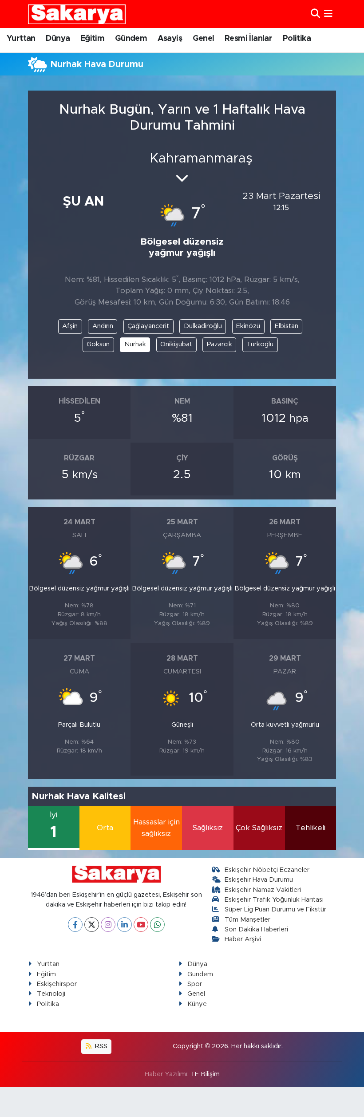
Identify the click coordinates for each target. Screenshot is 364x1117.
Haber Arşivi (243, 939)
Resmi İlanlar (248, 39)
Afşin (70, 326)
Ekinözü (248, 326)
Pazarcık (219, 344)
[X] (91, 924)
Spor (194, 984)
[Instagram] (108, 924)
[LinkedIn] (124, 924)
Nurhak (135, 344)
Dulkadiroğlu (203, 326)
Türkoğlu (259, 344)
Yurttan (21, 39)
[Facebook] (75, 924)
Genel (203, 39)
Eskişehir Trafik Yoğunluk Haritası (274, 899)
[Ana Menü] (328, 14)
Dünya (58, 39)
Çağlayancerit (148, 326)
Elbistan (286, 326)
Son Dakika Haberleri (256, 929)
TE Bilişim (205, 1074)
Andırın (102, 326)
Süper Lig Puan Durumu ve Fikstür (275, 909)
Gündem (131, 39)
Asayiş (170, 39)
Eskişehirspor (57, 984)
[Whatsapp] (157, 924)
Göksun (98, 344)
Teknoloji (51, 993)
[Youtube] (141, 924)
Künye (197, 1004)
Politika (297, 39)
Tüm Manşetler (247, 919)
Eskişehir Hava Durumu (259, 879)
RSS (100, 1046)
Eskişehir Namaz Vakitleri (263, 890)
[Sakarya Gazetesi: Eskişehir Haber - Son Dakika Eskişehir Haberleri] (77, 14)
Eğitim (92, 39)
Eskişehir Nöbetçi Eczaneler (267, 870)
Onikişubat (176, 344)
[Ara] (315, 14)
